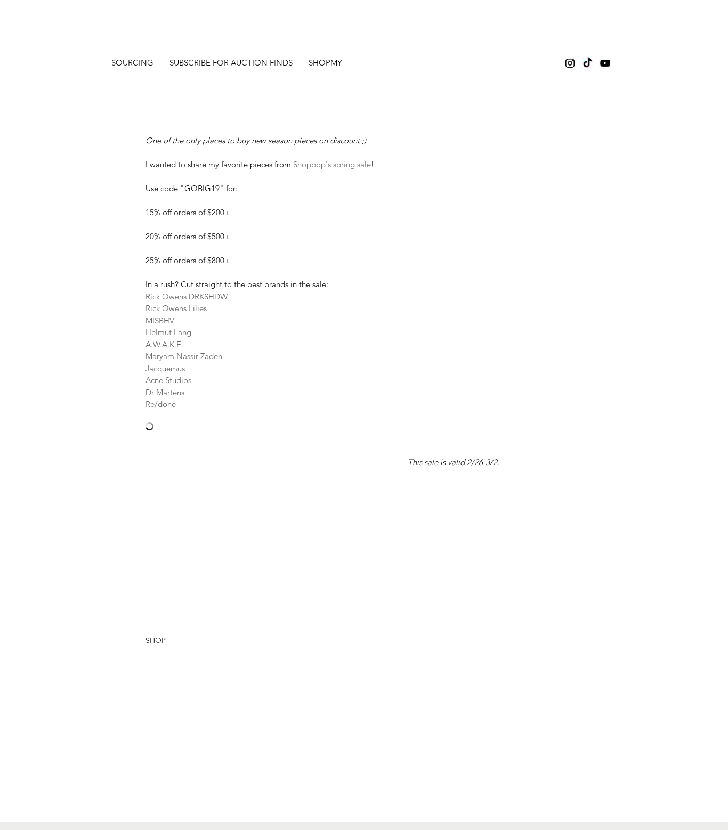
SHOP (155, 640)
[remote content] (322, 427)
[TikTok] (587, 63)
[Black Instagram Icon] (570, 63)
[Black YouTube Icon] (605, 63)
